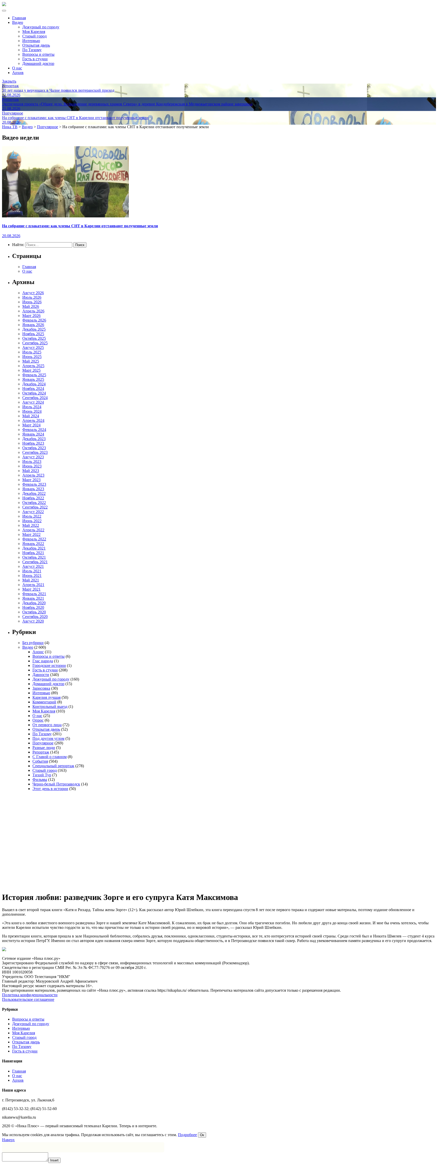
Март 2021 (31, 589)
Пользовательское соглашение (28, 999)
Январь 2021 (33, 598)
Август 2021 (33, 566)
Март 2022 (31, 534)
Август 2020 (33, 621)
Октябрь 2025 (34, 338)
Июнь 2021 (32, 575)
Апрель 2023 (33, 475)
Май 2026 (30, 306)
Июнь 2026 (32, 302)
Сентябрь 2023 (35, 452)
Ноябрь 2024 (33, 388)
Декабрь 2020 (34, 603)
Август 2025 (33, 347)
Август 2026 (33, 293)
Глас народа (42, 661)
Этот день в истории (50, 788)
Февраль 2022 (34, 539)
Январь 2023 (33, 489)
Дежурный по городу (40, 27)
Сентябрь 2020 (35, 616)
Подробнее (187, 1135)
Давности (40, 674)
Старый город (34, 36)
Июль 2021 (31, 571)
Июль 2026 (31, 297)
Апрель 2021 (33, 584)
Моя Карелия (33, 31)
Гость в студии (35, 59)
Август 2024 (33, 402)
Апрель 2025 (33, 366)
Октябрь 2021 (34, 557)
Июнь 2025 (32, 356)
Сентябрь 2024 (35, 398)
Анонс (38, 652)
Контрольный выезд (49, 706)
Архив (18, 72)
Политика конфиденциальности (30, 995)
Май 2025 (30, 361)
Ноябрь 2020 (33, 607)
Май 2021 (30, 580)
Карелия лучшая (46, 697)
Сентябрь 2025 (35, 343)
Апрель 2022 (33, 530)
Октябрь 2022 (34, 502)
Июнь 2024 (32, 411)
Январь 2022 (33, 543)
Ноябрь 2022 (33, 498)
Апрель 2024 (33, 420)
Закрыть (9, 81)
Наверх (8, 1140)
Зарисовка (41, 688)
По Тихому (32, 50)
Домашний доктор (38, 63)
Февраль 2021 (34, 594)
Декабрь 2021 (34, 548)
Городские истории (49, 665)
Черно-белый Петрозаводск (56, 784)
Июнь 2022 (32, 521)
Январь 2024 (33, 434)
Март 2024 (31, 425)
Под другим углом (48, 738)
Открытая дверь (36, 45)
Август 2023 (33, 457)
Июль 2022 (31, 516)
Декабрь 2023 (34, 439)
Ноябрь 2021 (33, 553)
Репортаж (40, 752)
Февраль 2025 (34, 375)
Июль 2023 (31, 461)
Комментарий (44, 702)
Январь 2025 (33, 379)
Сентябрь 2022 (35, 507)
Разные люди (43, 747)
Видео (17, 22)
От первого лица (47, 725)
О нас (17, 68)
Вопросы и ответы (38, 54)
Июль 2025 (31, 352)
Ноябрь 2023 (33, 443)
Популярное (42, 743)
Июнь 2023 (32, 466)
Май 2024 (30, 416)
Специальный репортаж (53, 766)
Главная (19, 18)
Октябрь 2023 (34, 448)
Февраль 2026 (34, 320)
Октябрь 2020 (34, 612)
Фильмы (39, 779)
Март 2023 (31, 480)
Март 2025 (31, 370)
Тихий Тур (41, 775)
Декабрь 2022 (34, 493)
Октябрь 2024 (34, 393)
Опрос (38, 720)
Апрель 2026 (33, 311)
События (40, 761)
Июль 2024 (31, 407)
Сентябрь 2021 (35, 562)
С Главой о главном (49, 757)
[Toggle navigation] (4, 10)
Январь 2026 (33, 325)
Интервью (31, 41)
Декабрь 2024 (34, 384)
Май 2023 (30, 470)
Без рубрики (33, 643)
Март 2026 (31, 315)
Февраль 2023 (34, 484)
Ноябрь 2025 (33, 334)
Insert (54, 1160)
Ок (202, 1135)
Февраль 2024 (34, 429)
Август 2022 (33, 512)
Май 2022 (30, 525)
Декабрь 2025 (34, 329)
